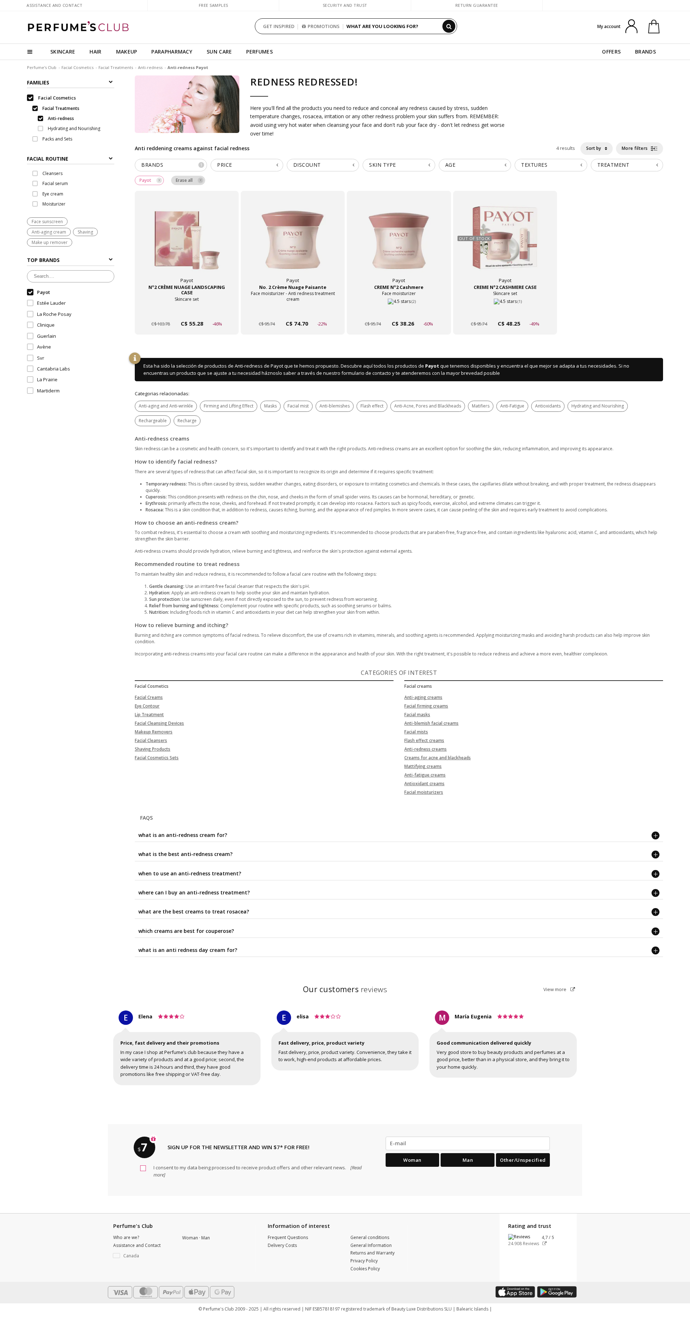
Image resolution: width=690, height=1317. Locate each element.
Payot (432, 366)
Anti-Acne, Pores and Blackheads (427, 406)
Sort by (594, 148)
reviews (345, 989)
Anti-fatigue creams (425, 775)
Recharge (187, 421)
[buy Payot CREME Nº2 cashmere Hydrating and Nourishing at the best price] (399, 244)
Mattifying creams (423, 766)
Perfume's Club (41, 67)
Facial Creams (149, 697)
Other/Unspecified (523, 1160)
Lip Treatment (149, 715)
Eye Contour (147, 706)
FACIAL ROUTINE (47, 159)
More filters (635, 148)
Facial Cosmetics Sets (157, 758)
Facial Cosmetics (77, 67)
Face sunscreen (47, 221)
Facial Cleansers (151, 740)
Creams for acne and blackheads (437, 758)
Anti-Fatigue (512, 406)
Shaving (85, 232)
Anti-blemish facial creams (431, 723)
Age (450, 164)
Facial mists (416, 732)
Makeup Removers (153, 732)
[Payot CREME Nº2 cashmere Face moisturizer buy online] (399, 310)
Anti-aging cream (49, 232)
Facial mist (298, 406)
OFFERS (611, 51)
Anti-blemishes (334, 406)
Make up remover (50, 243)
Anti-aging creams (423, 697)
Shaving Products (152, 749)
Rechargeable (153, 421)
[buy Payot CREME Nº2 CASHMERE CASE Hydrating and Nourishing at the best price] (505, 244)
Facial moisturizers (423, 792)
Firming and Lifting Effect (228, 406)
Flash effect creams (424, 740)
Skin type (382, 164)
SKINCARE (62, 51)
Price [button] (224, 164)
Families (38, 82)
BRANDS (645, 51)
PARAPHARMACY (171, 51)
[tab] (70, 158)
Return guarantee (476, 5)
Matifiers (480, 406)
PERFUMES (259, 51)
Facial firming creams (426, 706)
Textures (534, 164)
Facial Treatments (115, 67)
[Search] (448, 26)
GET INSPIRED (278, 26)
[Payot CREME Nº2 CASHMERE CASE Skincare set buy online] (505, 310)
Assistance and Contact (54, 5)
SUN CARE (219, 51)
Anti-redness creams (425, 749)
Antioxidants (548, 406)
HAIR (95, 51)
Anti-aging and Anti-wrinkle (166, 406)
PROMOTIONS (324, 26)
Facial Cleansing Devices (159, 723)
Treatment (613, 164)
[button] (142, 1256)
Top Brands (43, 260)
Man (468, 1160)
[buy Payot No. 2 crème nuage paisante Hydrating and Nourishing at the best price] (293, 244)
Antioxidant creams (424, 783)
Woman (412, 1160)
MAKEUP (126, 51)
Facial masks (417, 715)
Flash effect (371, 406)
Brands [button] (172, 164)
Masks (270, 406)
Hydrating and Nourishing (597, 406)
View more (555, 989)
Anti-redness (150, 67)
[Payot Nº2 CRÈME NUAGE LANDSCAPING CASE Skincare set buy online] (187, 310)
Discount (307, 164)
